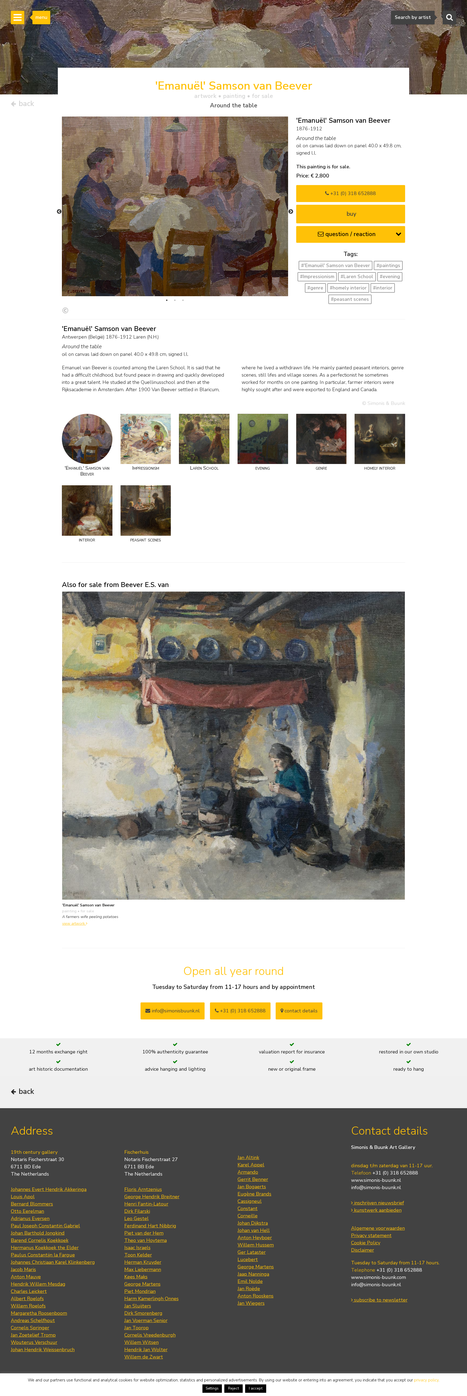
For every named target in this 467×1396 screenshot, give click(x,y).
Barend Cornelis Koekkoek (39, 1240)
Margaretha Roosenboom (39, 1313)
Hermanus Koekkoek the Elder (45, 1247)
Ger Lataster (252, 1252)
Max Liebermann (142, 1269)
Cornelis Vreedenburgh (150, 1335)
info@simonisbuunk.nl (175, 1011)
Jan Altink (248, 1157)
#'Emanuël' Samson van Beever (335, 265)
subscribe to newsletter (380, 1300)
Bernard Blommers (32, 1204)
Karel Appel (251, 1165)
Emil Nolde (250, 1281)
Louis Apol (23, 1196)
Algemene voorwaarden (378, 1228)
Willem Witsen (141, 1342)
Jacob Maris (23, 1269)
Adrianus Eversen (30, 1218)
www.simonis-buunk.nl (376, 1180)
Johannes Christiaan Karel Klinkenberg (53, 1262)
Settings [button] (212, 1388)
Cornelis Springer (30, 1328)
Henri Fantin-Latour (146, 1204)
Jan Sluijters (137, 1306)
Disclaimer (362, 1250)
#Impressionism (317, 276)
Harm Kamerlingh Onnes (151, 1298)
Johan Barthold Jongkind (38, 1233)
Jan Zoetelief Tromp (33, 1335)
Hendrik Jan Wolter (146, 1349)
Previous (59, 211)
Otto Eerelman (27, 1211)
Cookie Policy (365, 1243)
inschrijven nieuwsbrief (378, 1203)
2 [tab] (175, 300)
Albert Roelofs (27, 1298)
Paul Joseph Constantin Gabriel (45, 1226)
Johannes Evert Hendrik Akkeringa (48, 1189)
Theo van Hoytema (145, 1240)
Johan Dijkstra (253, 1223)
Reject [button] (233, 1388)
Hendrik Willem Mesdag (38, 1284)
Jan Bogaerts (252, 1186)
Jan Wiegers (251, 1303)
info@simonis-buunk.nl (376, 1187)
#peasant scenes (350, 299)
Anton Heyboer (255, 1237)
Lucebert (248, 1259)
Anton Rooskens (255, 1296)
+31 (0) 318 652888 (352, 193)
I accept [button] (255, 1388)
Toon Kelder (138, 1255)
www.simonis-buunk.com (378, 1277)
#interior (382, 288)
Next (290, 211)
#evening (390, 276)
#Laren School (357, 276)
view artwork (74, 923)
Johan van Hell (254, 1230)
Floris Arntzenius (143, 1189)
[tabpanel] (175, 206)
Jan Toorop (136, 1328)
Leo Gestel (136, 1218)
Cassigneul (250, 1201)
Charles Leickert (29, 1291)
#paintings (388, 265)
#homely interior (348, 288)
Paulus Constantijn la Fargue (43, 1255)
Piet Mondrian (140, 1291)
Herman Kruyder (142, 1262)
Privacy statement (371, 1235)
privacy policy (426, 1380)
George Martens (142, 1284)
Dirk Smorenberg (143, 1313)
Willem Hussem (256, 1245)
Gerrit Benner (253, 1179)
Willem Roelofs (28, 1306)
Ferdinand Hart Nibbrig (150, 1226)
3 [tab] (183, 300)
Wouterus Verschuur (34, 1342)
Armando (248, 1172)
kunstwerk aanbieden (377, 1210)
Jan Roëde (249, 1288)
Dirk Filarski (137, 1211)
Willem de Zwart (143, 1357)
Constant (248, 1208)
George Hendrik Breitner (151, 1196)
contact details (300, 1011)
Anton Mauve (26, 1277)
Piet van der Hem (144, 1233)
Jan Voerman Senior (146, 1320)
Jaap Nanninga (253, 1274)
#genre (315, 288)
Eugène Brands (254, 1194)
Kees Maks (136, 1277)
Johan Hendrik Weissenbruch (43, 1349)
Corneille (248, 1216)
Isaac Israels (137, 1247)
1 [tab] (166, 300)
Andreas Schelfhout (33, 1320)
